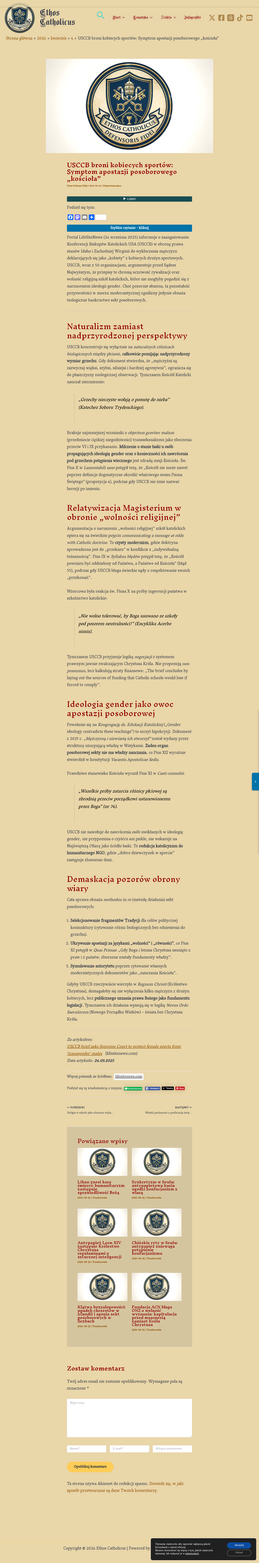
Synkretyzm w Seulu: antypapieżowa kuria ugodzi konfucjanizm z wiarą (154, 1187)
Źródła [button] (166, 18)
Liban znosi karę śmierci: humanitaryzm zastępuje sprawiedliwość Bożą (101, 1187)
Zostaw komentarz (112, 186)
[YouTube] (249, 17)
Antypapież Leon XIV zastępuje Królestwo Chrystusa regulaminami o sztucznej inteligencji (100, 1249)
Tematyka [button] (140, 18)
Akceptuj (239, 1545)
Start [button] (117, 18)
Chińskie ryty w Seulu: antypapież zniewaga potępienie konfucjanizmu (155, 1248)
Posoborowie (100, 1198)
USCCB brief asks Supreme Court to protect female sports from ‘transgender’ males (124, 1050)
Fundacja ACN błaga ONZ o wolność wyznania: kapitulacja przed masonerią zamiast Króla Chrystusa (154, 1315)
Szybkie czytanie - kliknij (129, 228)
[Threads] (230, 17)
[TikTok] (240, 17)
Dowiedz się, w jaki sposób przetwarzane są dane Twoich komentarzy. (125, 1487)
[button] (101, 18)
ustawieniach (192, 1554)
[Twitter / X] (212, 17)
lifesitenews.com (128, 1076)
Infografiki (192, 18)
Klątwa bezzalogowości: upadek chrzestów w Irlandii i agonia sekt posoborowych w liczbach (102, 1314)
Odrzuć (239, 1552)
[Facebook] (221, 17)
